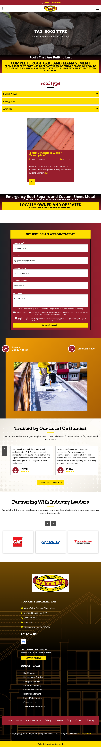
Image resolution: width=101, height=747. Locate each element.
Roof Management (32, 693)
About (19, 720)
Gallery (48, 720)
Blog (42, 36)
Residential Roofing (32, 685)
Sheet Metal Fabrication (34, 706)
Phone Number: (20, 268)
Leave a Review (33, 658)
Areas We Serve (33, 720)
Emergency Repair (31, 681)
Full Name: (18, 243)
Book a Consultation (20, 348)
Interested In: (20, 280)
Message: (17, 293)
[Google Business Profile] (23, 641)
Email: (16, 255)
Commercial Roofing (32, 689)
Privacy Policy (59, 309)
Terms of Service (73, 309)
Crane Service (29, 702)
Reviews (59, 720)
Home (9, 720)
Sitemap (90, 720)
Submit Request (49, 325)
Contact (79, 720)
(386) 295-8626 (52, 2)
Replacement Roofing (33, 677)
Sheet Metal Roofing (32, 698)
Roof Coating (29, 673)
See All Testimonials (50, 482)
